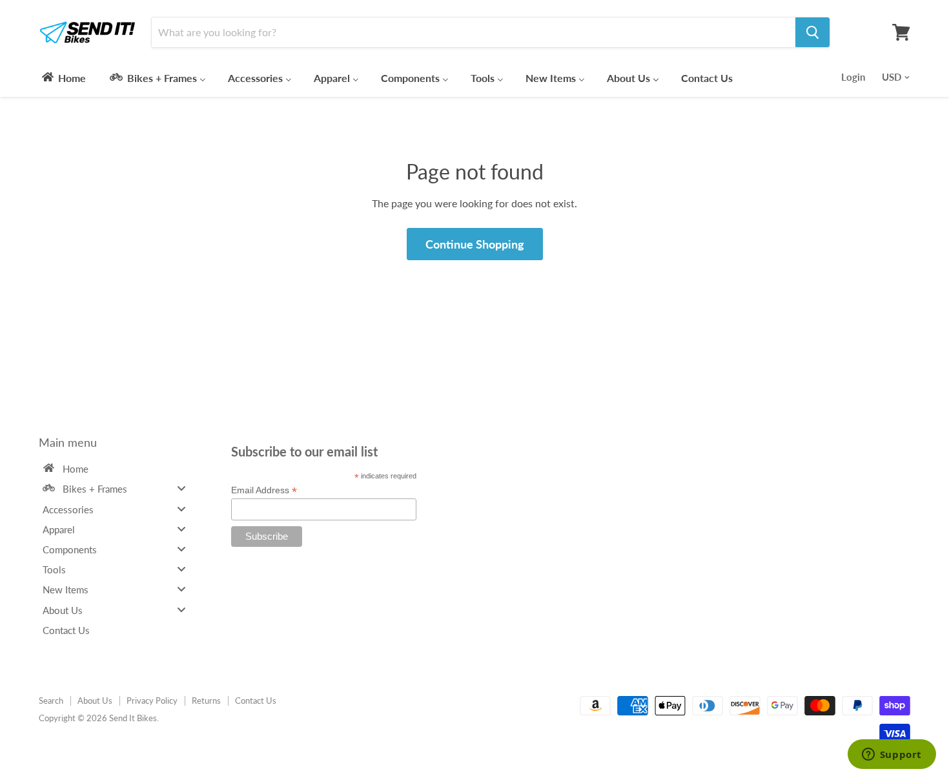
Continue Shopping (474, 244)
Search (51, 700)
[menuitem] (63, 77)
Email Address (264, 490)
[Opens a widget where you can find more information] (891, 755)
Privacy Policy (152, 700)
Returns (206, 700)
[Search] (812, 32)
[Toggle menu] (181, 488)
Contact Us (255, 700)
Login (853, 77)
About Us (94, 700)
